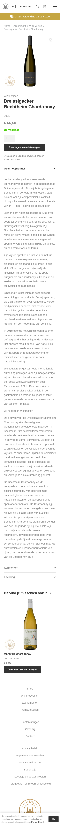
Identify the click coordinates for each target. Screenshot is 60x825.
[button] (37, 6)
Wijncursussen (30, 709)
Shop (30, 688)
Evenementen (30, 702)
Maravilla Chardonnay (17, 653)
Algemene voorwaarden (30, 755)
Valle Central (13, 658)
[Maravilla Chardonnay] (30, 624)
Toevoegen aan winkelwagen (24, 147)
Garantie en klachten (30, 762)
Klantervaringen (30, 722)
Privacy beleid (30, 748)
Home (7, 25)
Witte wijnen (35, 25)
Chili (6, 658)
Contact (30, 736)
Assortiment (20, 25)
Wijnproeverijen (30, 695)
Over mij (30, 729)
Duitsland (24, 156)
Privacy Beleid (37, 822)
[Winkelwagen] (44, 6)
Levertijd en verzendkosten (30, 776)
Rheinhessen (37, 156)
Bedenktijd (30, 769)
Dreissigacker (11, 156)
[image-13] (5, 6)
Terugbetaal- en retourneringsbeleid (30, 783)
